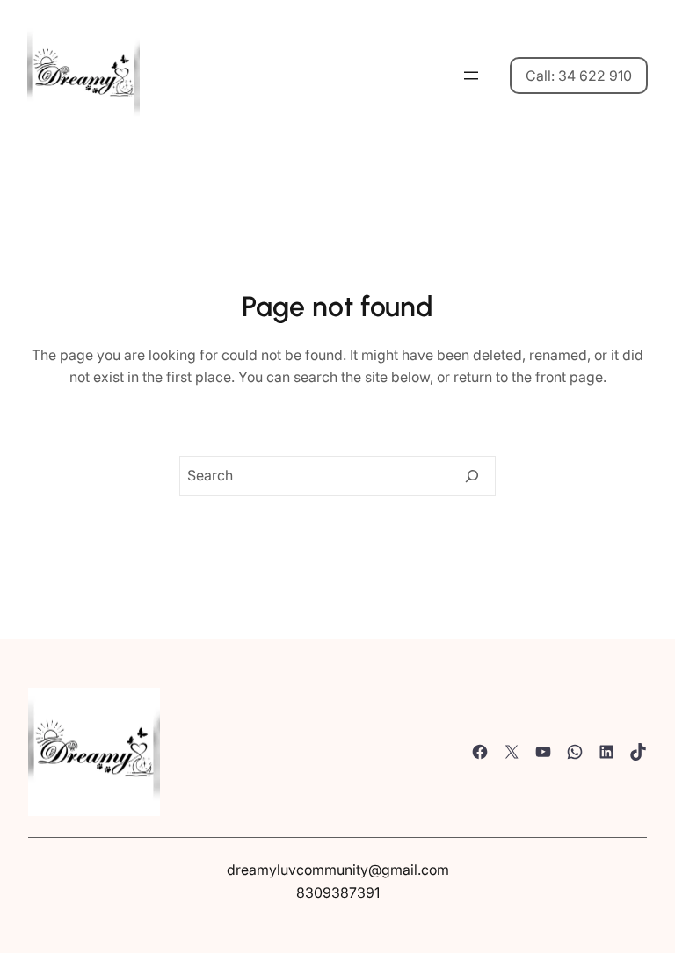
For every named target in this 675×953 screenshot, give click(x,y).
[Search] (472, 476)
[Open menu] (471, 75)
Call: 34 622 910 (579, 75)
